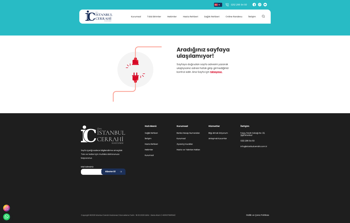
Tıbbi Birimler (154, 16)
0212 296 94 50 (247, 141)
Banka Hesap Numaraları (188, 133)
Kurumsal (136, 16)
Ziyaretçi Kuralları (185, 144)
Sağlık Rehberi (211, 16)
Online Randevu (234, 16)
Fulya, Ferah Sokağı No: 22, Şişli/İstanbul (252, 134)
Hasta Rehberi (190, 16)
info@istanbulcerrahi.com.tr (253, 146)
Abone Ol (110, 171)
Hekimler (172, 16)
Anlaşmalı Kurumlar (217, 138)
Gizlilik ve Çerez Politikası (257, 215)
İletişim (252, 16)
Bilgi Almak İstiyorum (218, 133)
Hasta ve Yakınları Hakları (188, 150)
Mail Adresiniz (87, 166)
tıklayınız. (216, 72)
